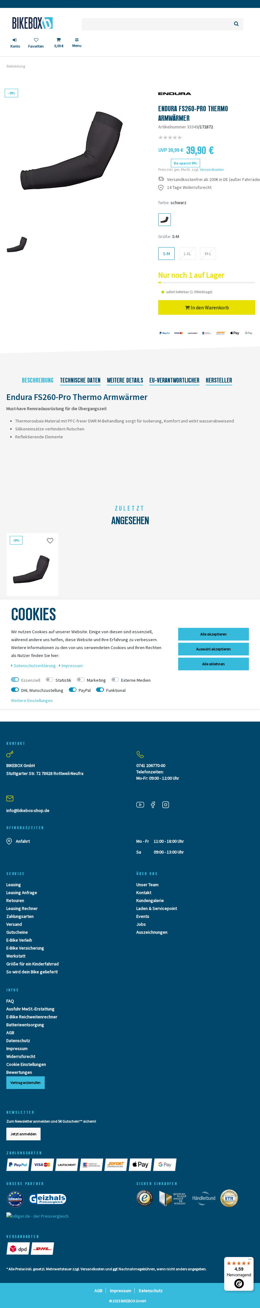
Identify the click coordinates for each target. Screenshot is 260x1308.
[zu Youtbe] (142, 804)
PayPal (85, 690)
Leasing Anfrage (21, 892)
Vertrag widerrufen (25, 1082)
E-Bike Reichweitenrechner (31, 1017)
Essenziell (30, 680)
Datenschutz (18, 1040)
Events (142, 916)
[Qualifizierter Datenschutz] (231, 1199)
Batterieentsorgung (25, 1025)
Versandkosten (212, 169)
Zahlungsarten (20, 916)
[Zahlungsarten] (18, 1164)
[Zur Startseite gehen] (32, 23)
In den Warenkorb (209, 307)
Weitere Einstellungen (32, 700)
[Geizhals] (49, 1200)
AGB (10, 1032)
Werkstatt (15, 956)
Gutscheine (17, 932)
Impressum (17, 1048)
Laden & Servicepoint (156, 908)
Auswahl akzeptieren (213, 649)
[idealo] (17, 1200)
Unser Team (147, 884)
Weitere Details (125, 380)
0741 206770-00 (150, 765)
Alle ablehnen (213, 663)
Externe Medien (136, 680)
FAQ (10, 1001)
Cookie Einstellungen (26, 1064)
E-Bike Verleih (19, 940)
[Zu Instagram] (168, 804)
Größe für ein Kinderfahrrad (32, 964)
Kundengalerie (150, 900)
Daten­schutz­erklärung (35, 665)
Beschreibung (38, 380)
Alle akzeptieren (213, 634)
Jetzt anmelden (23, 1133)
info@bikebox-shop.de (27, 810)
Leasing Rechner (22, 908)
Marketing (96, 680)
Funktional (116, 690)
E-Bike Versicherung (25, 948)
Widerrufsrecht (20, 1056)
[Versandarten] (18, 1248)
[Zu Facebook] (155, 804)
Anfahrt (23, 841)
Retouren (15, 900)
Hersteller (219, 380)
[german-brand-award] (175, 1199)
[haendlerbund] (205, 1199)
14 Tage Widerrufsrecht (189, 187)
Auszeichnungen (151, 932)
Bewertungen (19, 1072)
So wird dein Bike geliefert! (32, 972)
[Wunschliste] (50, 540)
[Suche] (236, 24)
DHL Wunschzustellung (42, 690)
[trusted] (146, 1199)
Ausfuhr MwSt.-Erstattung (30, 1009)
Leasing (13, 884)
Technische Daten (80, 380)
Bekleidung (16, 66)
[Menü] (250, 1261)
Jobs (141, 924)
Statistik (63, 680)
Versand (14, 924)
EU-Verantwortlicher (174, 380)
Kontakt (143, 892)
